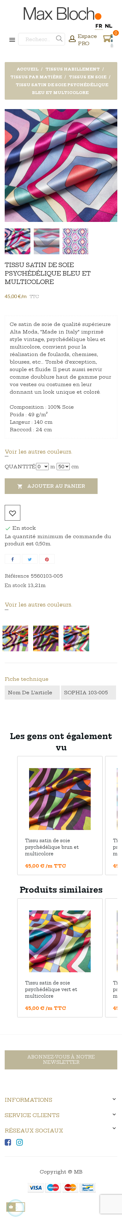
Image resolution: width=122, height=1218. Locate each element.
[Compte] (72, 39)
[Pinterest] (46, 558)
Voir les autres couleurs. (38, 452)
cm (75, 467)
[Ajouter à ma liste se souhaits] (12, 513)
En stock (15, 585)
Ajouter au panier (51, 486)
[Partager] (12, 558)
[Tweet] (29, 558)
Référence (17, 576)
